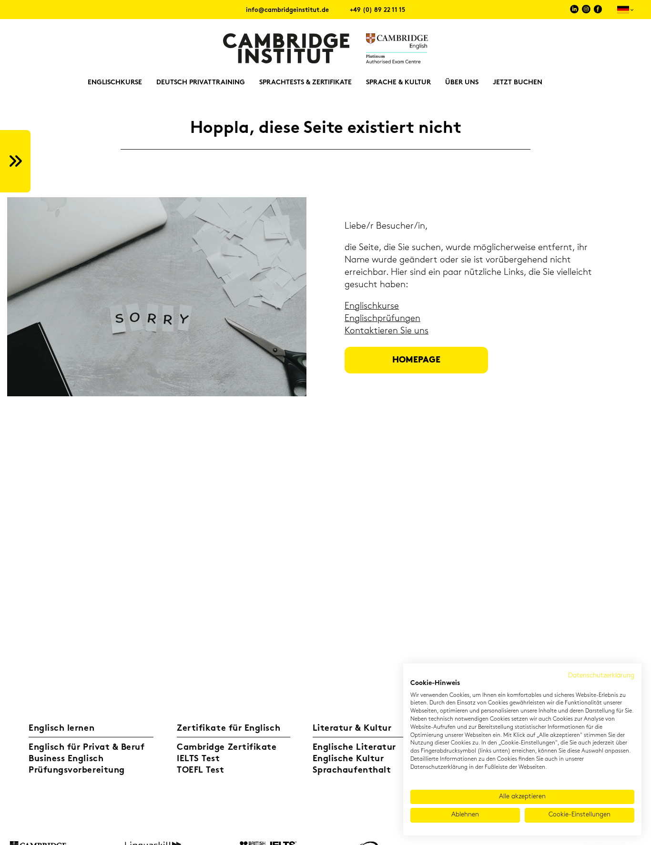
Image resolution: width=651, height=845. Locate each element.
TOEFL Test (200, 770)
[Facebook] (598, 11)
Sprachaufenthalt (352, 770)
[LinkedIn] (574, 11)
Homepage (416, 360)
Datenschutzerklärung (601, 676)
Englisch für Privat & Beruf (87, 748)
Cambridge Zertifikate (226, 748)
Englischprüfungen (382, 318)
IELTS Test (198, 759)
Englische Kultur (348, 759)
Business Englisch (66, 759)
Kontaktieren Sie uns (386, 331)
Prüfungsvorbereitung (77, 770)
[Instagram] (586, 11)
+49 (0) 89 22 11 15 (377, 10)
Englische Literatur (354, 748)
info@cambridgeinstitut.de (287, 10)
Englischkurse (372, 306)
